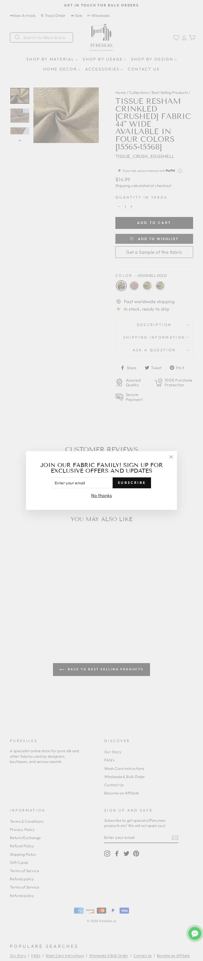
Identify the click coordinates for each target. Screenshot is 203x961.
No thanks (101, 495)
